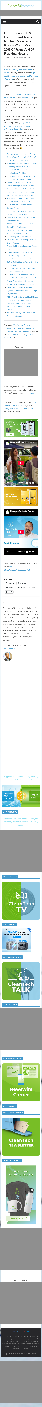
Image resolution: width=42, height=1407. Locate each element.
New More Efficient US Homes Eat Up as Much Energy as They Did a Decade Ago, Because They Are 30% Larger (22, 192)
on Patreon (27, 69)
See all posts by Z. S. (11, 649)
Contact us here (30, 393)
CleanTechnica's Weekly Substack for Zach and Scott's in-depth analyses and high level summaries (19, 328)
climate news (27, 98)
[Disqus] (21, 689)
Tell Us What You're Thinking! (22, 58)
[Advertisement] (21, 362)
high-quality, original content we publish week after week (21, 75)
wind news (31, 94)
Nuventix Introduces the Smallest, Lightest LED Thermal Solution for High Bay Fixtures (22, 290)
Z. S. (12, 58)
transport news (10, 98)
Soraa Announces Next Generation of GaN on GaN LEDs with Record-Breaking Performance (22, 262)
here (11, 567)
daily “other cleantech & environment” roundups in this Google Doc (19, 125)
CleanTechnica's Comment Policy (17, 570)
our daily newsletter (14, 334)
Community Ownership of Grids (19, 236)
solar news (21, 94)
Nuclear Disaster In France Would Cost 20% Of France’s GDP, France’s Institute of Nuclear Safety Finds (22, 157)
